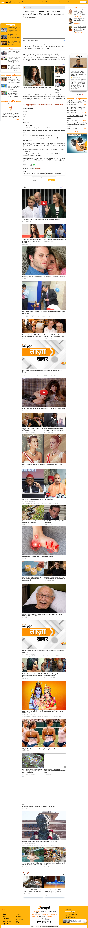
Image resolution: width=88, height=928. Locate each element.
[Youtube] (48, 922)
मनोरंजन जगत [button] (61, 2)
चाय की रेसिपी (58, 173)
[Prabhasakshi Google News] (64, 40)
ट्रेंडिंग (11, 49)
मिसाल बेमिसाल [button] (45, 2)
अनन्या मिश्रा (25, 40)
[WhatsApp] (63, 28)
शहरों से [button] (38, 2)
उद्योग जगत (84, 112)
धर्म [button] (71, 2)
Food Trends (27, 173)
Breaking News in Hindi (38, 914)
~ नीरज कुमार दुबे (78, 32)
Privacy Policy (19, 919)
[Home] (24, 7)
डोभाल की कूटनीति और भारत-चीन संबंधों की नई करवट (79, 20)
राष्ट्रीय (15, 2)
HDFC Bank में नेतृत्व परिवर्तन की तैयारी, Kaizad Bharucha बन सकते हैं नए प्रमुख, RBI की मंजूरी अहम (76, 109)
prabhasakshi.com (52, 916)
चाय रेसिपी (42, 173)
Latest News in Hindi (51, 913)
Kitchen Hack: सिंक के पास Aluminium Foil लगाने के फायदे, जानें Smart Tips (33, 890)
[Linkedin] (43, 922)
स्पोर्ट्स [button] (28, 2)
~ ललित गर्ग (77, 23)
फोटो (4, 914)
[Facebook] (63, 22)
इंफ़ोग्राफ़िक (6, 918)
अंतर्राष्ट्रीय (19, 2)
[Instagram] (45, 922)
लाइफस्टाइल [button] (53, 2)
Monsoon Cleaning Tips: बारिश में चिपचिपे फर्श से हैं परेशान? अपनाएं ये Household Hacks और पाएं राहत (53, 891)
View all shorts (78, 94)
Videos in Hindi (49, 914)
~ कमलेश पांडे (77, 16)
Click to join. (38, 168)
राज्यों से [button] (33, 2)
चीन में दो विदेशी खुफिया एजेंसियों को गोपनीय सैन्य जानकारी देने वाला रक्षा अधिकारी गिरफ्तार (77, 117)
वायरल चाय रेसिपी (50, 173)
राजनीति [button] (67, 2)
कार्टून (4, 920)
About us (18, 914)
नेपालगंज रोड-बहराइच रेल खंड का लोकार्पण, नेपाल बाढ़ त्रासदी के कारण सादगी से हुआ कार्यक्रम (77, 124)
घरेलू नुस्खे (29, 7)
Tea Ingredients (35, 173)
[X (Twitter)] (63, 25)
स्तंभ (77, 8)
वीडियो (5, 916)
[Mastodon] (50, 922)
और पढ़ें (18, 119)
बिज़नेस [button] (23, 2)
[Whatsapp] (34, 165)
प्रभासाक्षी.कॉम (36, 911)
